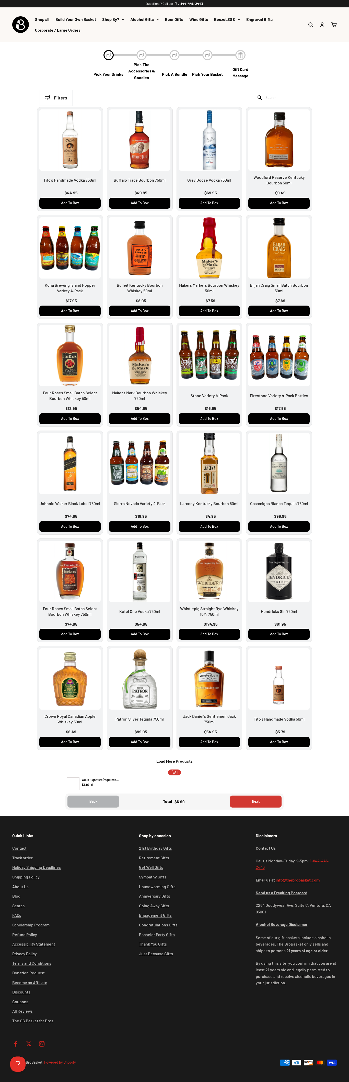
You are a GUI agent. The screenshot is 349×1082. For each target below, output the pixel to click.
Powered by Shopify (60, 1062)
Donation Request (28, 972)
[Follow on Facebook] (15, 1043)
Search (18, 905)
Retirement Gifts (154, 857)
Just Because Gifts (156, 953)
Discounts (21, 991)
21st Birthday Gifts (155, 848)
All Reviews (22, 1011)
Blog (16, 896)
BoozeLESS (224, 19)
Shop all (42, 19)
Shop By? (110, 19)
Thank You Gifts (153, 943)
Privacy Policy (24, 953)
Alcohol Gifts (142, 19)
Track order (22, 857)
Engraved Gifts (259, 19)
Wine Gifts (198, 19)
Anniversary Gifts (154, 896)
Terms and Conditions (31, 963)
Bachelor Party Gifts (157, 934)
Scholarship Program (31, 924)
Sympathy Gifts (152, 876)
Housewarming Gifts (157, 886)
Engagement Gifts (155, 915)
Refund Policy (24, 934)
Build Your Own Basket (75, 19)
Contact (19, 848)
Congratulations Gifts (158, 924)
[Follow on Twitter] (28, 1043)
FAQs (16, 915)
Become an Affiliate (29, 982)
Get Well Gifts (151, 867)
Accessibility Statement (33, 943)
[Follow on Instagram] (41, 1043)
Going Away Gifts (154, 905)
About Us (20, 886)
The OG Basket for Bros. (33, 1020)
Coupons (20, 1001)
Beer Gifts (174, 19)
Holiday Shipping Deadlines (36, 867)
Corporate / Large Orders (57, 29)
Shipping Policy (26, 876)
